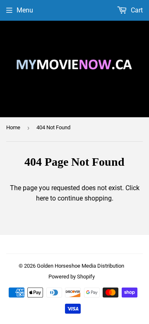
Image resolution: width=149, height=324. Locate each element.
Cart (136, 10)
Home (13, 127)
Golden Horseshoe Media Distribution (80, 266)
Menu (25, 10)
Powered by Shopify (71, 276)
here (42, 198)
